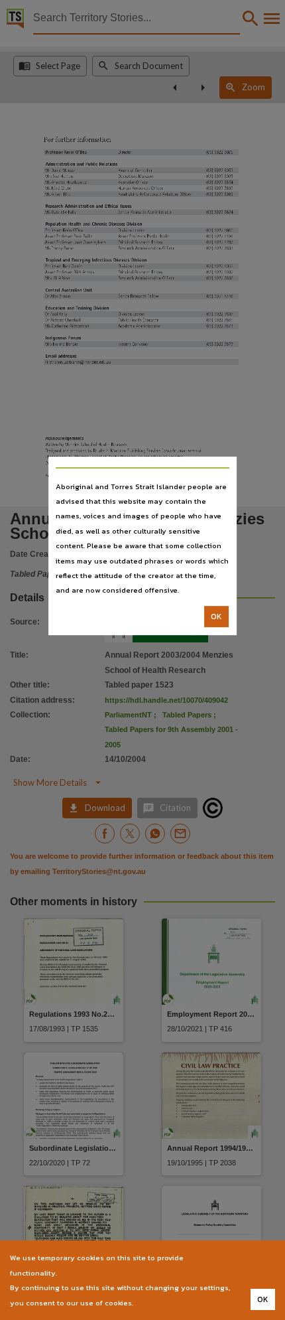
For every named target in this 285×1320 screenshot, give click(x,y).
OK (216, 617)
